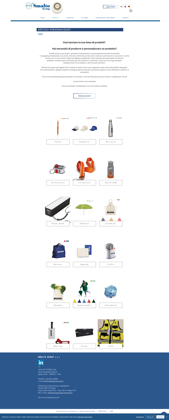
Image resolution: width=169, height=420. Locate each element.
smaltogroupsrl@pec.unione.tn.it (60, 393)
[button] (130, 10)
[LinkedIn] (41, 362)
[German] (129, 6)
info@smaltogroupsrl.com (53, 381)
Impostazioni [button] (140, 417)
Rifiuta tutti (150, 417)
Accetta (160, 417)
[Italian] (121, 6)
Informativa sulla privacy (84, 417)
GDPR (111, 411)
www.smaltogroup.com (51, 397)
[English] (125, 6)
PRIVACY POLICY (102, 411)
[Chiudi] (166, 416)
